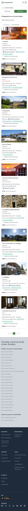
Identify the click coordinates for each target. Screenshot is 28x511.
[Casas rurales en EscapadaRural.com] (7, 2)
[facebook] (2, 506)
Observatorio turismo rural (5, 442)
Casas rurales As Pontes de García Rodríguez (12, 371)
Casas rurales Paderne (7, 382)
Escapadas (4, 455)
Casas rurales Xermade (7, 388)
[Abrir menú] (26, 2)
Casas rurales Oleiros (6, 379)
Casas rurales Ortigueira (7, 360)
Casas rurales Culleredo (7, 396)
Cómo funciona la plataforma (19, 468)
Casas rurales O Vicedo (7, 385)
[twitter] (10, 506)
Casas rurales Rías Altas (7, 420)
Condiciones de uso (20, 455)
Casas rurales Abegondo (7, 404)
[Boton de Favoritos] (24, 29)
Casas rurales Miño (6, 374)
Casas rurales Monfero (7, 377)
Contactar (4, 446)
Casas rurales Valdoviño (7, 351)
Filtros (8, 11)
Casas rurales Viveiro (6, 399)
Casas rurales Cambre (7, 393)
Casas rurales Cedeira (6, 354)
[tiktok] (13, 506)
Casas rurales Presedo (7, 407)
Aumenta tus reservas (18, 435)
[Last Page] (19, 333)
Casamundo (4, 484)
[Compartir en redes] (23, 2)
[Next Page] (17, 333)
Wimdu (3, 481)
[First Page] (9, 333)
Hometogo (4, 478)
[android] (14, 498)
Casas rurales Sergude (7, 402)
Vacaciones (4, 458)
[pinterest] (21, 506)
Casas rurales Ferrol (6, 357)
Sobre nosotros (5, 435)
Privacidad (18, 458)
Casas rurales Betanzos (7, 390)
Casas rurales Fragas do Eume (9, 417)
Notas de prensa (6, 438)
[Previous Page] (11, 333)
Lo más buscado (6, 461)
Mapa (21, 11)
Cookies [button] (17, 461)
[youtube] (17, 506)
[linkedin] (25, 506)
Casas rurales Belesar (6, 410)
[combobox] (14, 7)
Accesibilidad (18, 464)
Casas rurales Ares (6, 363)
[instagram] (6, 506)
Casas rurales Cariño (6, 365)
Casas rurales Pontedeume (8, 368)
